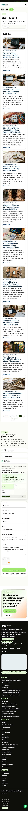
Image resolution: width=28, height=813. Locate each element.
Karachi (4, 780)
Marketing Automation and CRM (10, 709)
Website (3, 526)
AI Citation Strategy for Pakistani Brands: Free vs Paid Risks (11, 207)
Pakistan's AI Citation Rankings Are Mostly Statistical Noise (11, 169)
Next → (17, 418)
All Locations (5, 773)
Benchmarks (5, 749)
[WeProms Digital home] (4, 5)
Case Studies (5, 737)
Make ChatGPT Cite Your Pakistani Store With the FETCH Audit (11, 130)
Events (4, 759)
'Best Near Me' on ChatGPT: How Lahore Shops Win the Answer (12, 359)
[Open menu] (25, 4)
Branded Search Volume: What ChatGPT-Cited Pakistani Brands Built (13, 395)
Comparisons (5, 742)
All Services (5, 701)
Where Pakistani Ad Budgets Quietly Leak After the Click (11, 55)
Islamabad (5, 783)
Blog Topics (5, 767)
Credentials (5, 687)
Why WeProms (6, 685)
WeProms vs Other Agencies (10, 744)
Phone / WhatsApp (6, 518)
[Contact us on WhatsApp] (25, 806)
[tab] (8, 486)
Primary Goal (4, 544)
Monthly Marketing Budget (8, 534)
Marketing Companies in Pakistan (11, 690)
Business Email (5, 510)
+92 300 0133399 (18, 1)
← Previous (7, 416)
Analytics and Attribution (9, 711)
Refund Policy (5, 805)
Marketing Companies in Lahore (10, 692)
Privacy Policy (5, 799)
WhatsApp (25, 1)
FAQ (3, 735)
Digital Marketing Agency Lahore (11, 695)
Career (4, 762)
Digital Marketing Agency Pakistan (11, 680)
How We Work (6, 732)
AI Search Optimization (8, 747)
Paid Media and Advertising (9, 704)
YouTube (18, 648)
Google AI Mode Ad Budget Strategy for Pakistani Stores (11, 246)
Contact (4, 785)
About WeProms (6, 754)
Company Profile (6, 682)
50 (12, 418)
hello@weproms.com (8, 639)
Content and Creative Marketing (10, 716)
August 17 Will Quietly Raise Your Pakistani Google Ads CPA (11, 92)
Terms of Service (5, 801)
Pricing (4, 722)
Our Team (4, 757)
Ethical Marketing (6, 752)
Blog (7, 9)
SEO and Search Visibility (9, 706)
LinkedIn (4, 651)
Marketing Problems (7, 764)
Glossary (4, 739)
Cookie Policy (5, 803)
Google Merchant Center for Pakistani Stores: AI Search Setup (12, 284)
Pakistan (4, 775)
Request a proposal (9, 611)
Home (2, 9)
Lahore (4, 778)
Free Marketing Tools (7, 725)
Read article (6, 70)
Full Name (4, 503)
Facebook (4, 648)
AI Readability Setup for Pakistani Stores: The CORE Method (11, 323)
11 (23, 416)
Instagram (11, 648)
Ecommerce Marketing (8, 713)
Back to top (4, 808)
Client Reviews (6, 727)
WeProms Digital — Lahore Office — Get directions (14, 672)
